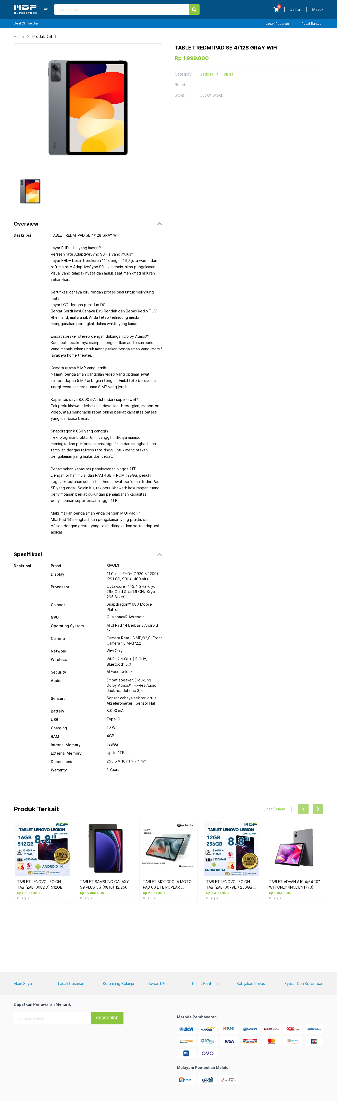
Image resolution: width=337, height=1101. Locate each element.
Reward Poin (158, 983)
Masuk (317, 9)
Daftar (295, 9)
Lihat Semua (274, 809)
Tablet (227, 74)
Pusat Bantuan (312, 24)
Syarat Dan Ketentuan (303, 983)
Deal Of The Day (26, 23)
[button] (88, 224)
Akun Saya (23, 983)
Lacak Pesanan (277, 24)
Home (19, 36)
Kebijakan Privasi (251, 983)
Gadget (206, 74)
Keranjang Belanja (118, 983)
